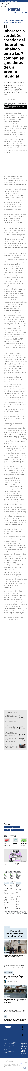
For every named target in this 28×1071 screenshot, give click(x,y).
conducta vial (7, 927)
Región (9, 1046)
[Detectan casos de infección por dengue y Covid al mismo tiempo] (12, 880)
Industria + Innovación (7, 844)
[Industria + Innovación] (7, 840)
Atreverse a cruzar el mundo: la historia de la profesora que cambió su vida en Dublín (11, 717)
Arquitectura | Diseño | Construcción (15, 864)
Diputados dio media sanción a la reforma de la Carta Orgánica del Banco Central (11, 747)
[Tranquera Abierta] (24, 840)
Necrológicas (11, 1051)
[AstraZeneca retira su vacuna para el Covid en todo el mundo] (18, 889)
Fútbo (5, 1016)
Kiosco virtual (23, 1051)
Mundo (14, 1042)
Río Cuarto (5, 1046)
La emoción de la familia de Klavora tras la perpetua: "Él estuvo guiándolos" (11, 741)
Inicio (5, 1043)
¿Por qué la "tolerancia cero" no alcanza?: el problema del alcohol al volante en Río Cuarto (15, 937)
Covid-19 (7, 830)
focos (11, 883)
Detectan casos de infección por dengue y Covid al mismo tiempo (13, 890)
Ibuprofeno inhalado (17, 830)
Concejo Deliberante (8, 972)
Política (5, 1055)
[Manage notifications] (24, 1068)
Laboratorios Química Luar (12, 827)
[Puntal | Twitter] (22, 12)
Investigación (7, 996)
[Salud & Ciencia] (15, 840)
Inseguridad (6, 952)
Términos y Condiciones (8, 1060)
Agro (13, 1045)
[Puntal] (8, 1028)
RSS (22, 1056)
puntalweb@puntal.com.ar (11, 1066)
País (9, 1048)
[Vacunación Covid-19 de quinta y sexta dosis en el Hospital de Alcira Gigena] (6, 887)
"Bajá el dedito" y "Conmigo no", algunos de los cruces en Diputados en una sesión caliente (11, 728)
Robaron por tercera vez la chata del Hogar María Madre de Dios (14, 955)
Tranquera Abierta (24, 844)
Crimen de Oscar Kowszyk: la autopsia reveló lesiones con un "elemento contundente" (15, 1000)
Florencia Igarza (13, 981)
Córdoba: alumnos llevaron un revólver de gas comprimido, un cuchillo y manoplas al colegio (11, 735)
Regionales (6, 883)
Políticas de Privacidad (8, 1061)
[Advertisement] (15, 163)
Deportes (6, 1049)
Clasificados (24, 1054)
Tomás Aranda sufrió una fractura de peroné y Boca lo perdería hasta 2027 (15, 1019)
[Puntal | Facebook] (19, 12)
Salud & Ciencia (15, 844)
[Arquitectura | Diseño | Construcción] (15, 855)
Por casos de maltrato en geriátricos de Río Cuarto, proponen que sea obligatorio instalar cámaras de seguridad (14, 977)
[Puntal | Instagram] (22, 1032)
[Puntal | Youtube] (26, 12)
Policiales (6, 1052)
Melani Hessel (13, 721)
